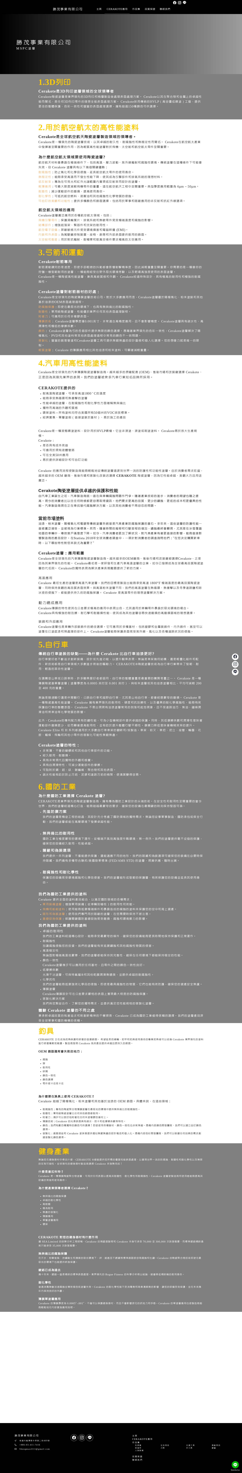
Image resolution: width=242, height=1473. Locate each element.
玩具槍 (138, 1445)
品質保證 (137, 1456)
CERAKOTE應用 (142, 1439)
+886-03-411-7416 (29, 1445)
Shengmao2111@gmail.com (34, 1449)
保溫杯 (138, 1448)
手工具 (189, 1448)
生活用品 (165, 1445)
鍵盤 (214, 1448)
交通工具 (190, 1445)
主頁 (134, 1436)
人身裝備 (139, 1451)
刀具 (163, 1448)
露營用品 (216, 1445)
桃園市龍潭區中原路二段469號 (34, 1441)
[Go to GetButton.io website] (235, 1470)
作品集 (136, 1442)
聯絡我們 (137, 1460)
